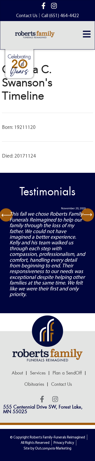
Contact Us (61, 384)
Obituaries (34, 384)
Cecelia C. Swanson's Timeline (27, 82)
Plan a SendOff (67, 373)
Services (38, 373)
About (17, 373)
